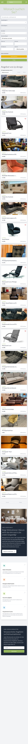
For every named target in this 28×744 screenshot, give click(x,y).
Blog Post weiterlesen (8, 551)
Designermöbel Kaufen (8, 583)
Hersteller (3, 30)
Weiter (24, 72)
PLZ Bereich (3, 46)
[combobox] (13, 33)
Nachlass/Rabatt (4, 36)
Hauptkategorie (4, 20)
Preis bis (16, 41)
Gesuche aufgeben (7, 597)
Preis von (3, 41)
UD (2, 2)
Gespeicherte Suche (8, 611)
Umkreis (16, 46)
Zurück (18, 72)
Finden (14, 60)
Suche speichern (14, 56)
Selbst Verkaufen (7, 569)
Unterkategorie (4, 25)
